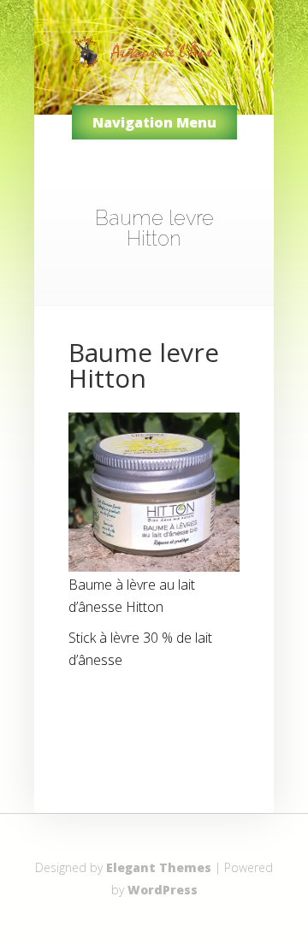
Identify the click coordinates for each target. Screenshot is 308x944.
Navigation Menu (154, 122)
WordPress (162, 890)
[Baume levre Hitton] (154, 566)
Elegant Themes (158, 867)
